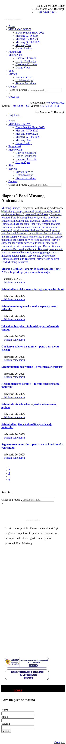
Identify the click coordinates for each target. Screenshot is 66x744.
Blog (7, 683)
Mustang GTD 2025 (26, 35)
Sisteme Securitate (25, 83)
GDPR (9, 632)
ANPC (9, 621)
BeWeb (18, 689)
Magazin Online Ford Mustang (22, 587)
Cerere (6, 731)
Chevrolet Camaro (25, 57)
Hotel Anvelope (24, 80)
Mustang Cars (23, 45)
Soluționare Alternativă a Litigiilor (24, 626)
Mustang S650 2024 (26, 38)
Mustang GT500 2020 (27, 42)
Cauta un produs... (18, 89)
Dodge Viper (22, 67)
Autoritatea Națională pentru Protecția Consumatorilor (26, 614)
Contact (12, 86)
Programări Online (15, 564)
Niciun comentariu (14, 282)
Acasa (11, 26)
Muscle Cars (15, 54)
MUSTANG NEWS (19, 29)
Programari (14, 51)
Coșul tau (13, 96)
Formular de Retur (15, 643)
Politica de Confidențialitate (20, 638)
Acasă (8, 558)
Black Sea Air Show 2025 (30, 32)
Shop (11, 70)
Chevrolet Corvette (26, 64)
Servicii (12, 73)
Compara (59, 742)
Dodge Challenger (25, 61)
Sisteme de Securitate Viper (20, 575)
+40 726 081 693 (46, 12)
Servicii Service (24, 77)
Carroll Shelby (23, 48)
